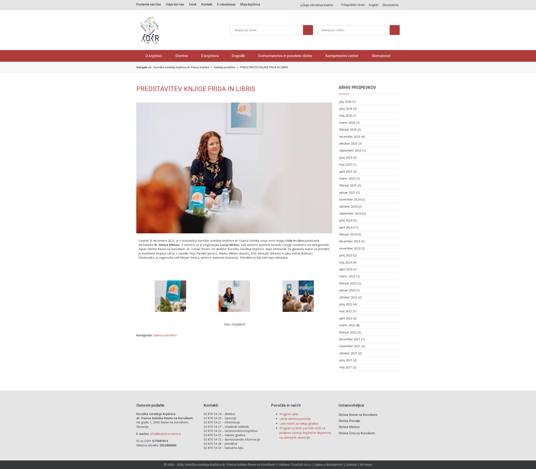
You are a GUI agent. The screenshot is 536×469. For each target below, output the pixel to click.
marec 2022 (347, 325)
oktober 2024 (348, 206)
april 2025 (345, 171)
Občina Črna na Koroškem (357, 433)
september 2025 (350, 150)
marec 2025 (347, 178)
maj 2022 (345, 311)
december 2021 (349, 339)
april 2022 (345, 318)
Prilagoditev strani (352, 4)
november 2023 (350, 248)
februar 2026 (348, 129)
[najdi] (308, 30)
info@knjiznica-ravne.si (165, 434)
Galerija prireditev (165, 335)
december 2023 (349, 241)
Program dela (289, 414)
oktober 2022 (348, 297)
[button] (142, 296)
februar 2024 (348, 234)
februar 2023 (348, 283)
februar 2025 (348, 185)
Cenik (192, 4)
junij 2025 (345, 157)
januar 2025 (347, 192)
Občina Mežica (349, 427)
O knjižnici (154, 56)
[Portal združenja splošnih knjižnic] (316, 5)
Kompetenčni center (342, 56)
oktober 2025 (348, 143)
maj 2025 (345, 164)
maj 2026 (345, 115)
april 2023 (345, 269)
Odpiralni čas (175, 4)
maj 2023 (345, 262)
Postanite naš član (148, 4)
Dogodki (238, 56)
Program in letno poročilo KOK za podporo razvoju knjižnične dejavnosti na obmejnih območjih (305, 432)
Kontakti (206, 4)
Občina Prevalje (349, 421)
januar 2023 (347, 290)
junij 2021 (345, 360)
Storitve (181, 56)
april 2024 (345, 227)
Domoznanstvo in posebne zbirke (285, 56)
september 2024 (350, 213)
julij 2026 (345, 102)
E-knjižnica (210, 56)
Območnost (381, 56)
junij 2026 (345, 109)
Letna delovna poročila (295, 419)
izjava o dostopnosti (329, 464)
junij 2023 (345, 255)
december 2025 (349, 137)
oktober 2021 (348, 353)
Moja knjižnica (250, 4)
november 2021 (350, 346)
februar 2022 (348, 332)
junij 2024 (345, 220)
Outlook (351, 464)
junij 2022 (345, 304)
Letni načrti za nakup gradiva (299, 423)
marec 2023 (347, 276)
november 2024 (350, 199)
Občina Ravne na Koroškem (358, 415)
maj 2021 (345, 367)
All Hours (366, 464)
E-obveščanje (226, 4)
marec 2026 (347, 123)
